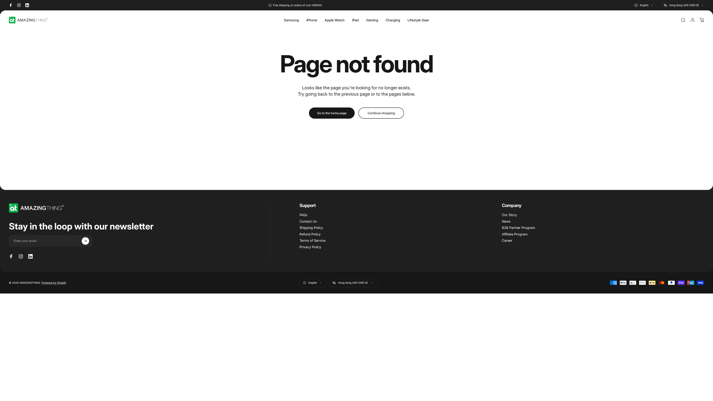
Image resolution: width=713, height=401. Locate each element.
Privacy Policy (310, 247)
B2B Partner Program (518, 228)
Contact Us (308, 221)
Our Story (509, 215)
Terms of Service (312, 240)
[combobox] (644, 5)
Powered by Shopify (54, 282)
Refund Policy (310, 234)
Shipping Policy (311, 228)
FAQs (303, 215)
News (506, 221)
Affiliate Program (515, 234)
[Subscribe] (85, 241)
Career (507, 240)
